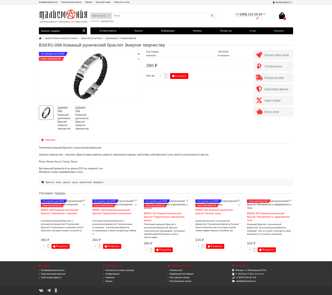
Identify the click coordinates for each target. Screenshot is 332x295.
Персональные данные (71, 2)
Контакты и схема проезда (119, 270)
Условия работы (108, 30)
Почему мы (226, 30)
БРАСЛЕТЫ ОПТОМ (91, 38)
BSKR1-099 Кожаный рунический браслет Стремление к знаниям (59, 211)
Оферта (88, 2)
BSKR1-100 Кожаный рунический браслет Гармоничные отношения (111, 211)
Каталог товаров (50, 30)
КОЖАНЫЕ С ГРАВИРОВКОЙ (120, 38)
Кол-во (150, 75)
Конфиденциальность (48, 2)
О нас (253, 30)
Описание (50, 139)
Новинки (197, 30)
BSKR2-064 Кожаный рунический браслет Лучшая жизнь (214, 211)
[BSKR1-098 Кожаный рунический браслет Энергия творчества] (91, 76)
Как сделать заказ (179, 277)
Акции (108, 281)
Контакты (279, 30)
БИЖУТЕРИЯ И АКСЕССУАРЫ (61, 38)
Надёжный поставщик (182, 273)
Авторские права (103, 2)
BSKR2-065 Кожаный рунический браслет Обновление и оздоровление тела (268, 217)
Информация (168, 30)
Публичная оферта (51, 277)
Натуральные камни (180, 281)
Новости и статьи (121, 2)
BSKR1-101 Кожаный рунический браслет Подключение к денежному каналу (164, 217)
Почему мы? (176, 270)
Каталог (139, 30)
